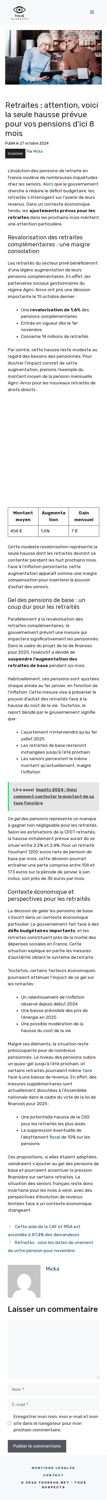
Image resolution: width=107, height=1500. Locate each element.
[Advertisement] (53, 453)
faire (87, 1070)
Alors (48, 184)
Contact (53, 1475)
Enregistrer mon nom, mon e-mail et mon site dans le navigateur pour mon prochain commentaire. (56, 1423)
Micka (38, 151)
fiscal (55, 1137)
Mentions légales (53, 1468)
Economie (15, 154)
